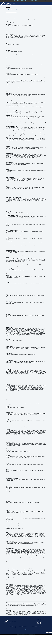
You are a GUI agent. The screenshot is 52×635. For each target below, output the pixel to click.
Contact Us (43, 3)
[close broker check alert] (45, 0)
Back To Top (48, 632)
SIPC (30, 626)
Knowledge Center (37, 3)
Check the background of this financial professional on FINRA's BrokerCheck (25, 0)
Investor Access (48, 3)
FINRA (28, 626)
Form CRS (26, 629)
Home (14, 3)
